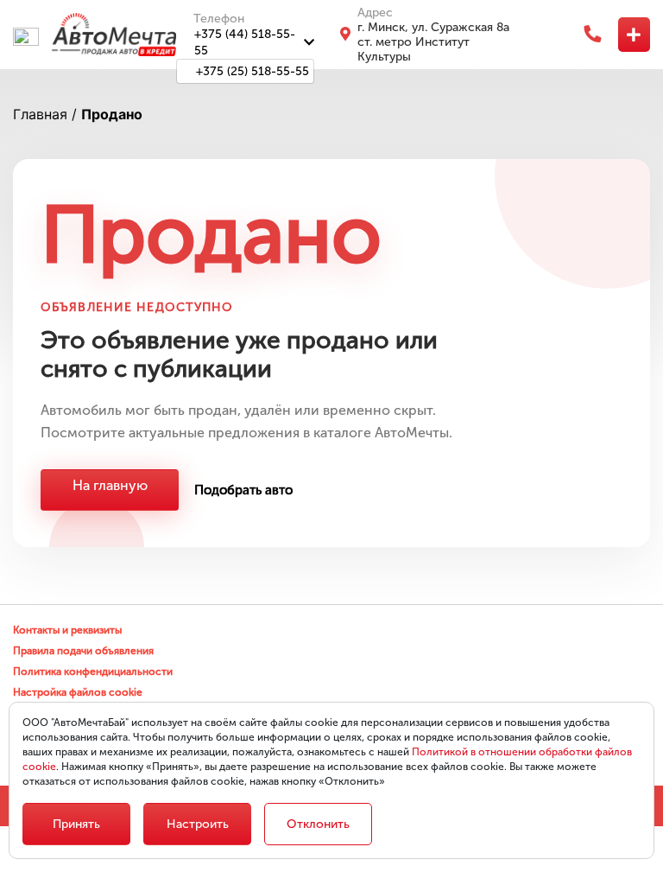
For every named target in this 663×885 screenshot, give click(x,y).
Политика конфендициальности (93, 671)
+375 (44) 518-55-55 (244, 42)
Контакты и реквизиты (67, 630)
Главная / (45, 114)
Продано (111, 114)
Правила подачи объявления (83, 651)
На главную (110, 485)
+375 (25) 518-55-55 (252, 71)
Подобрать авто (243, 490)
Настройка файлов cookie (77, 692)
